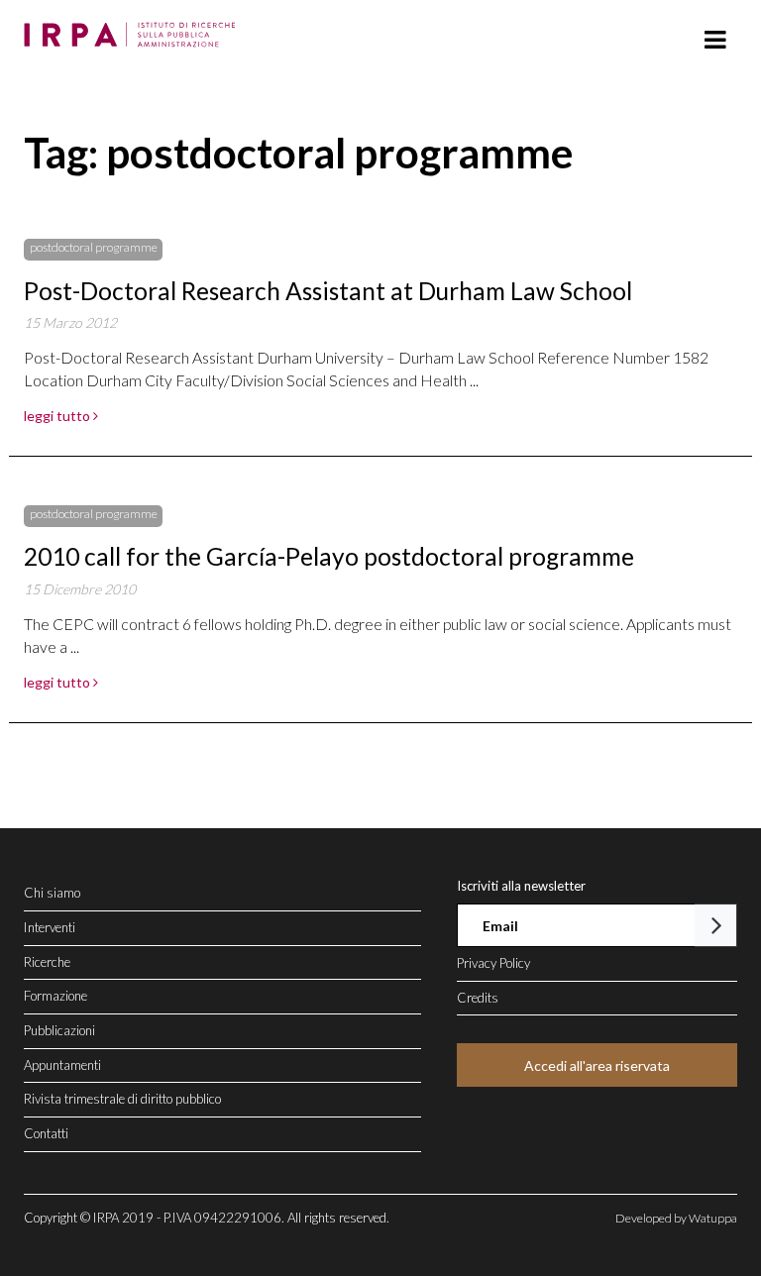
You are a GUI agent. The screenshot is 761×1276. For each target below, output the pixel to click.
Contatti (46, 1133)
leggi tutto (58, 415)
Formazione (55, 996)
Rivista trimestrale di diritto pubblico (122, 1099)
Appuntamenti (62, 1065)
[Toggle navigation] (715, 40)
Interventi (49, 927)
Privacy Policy (493, 963)
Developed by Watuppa (676, 1218)
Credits (477, 998)
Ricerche (47, 962)
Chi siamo (52, 893)
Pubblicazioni (59, 1030)
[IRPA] (134, 28)
